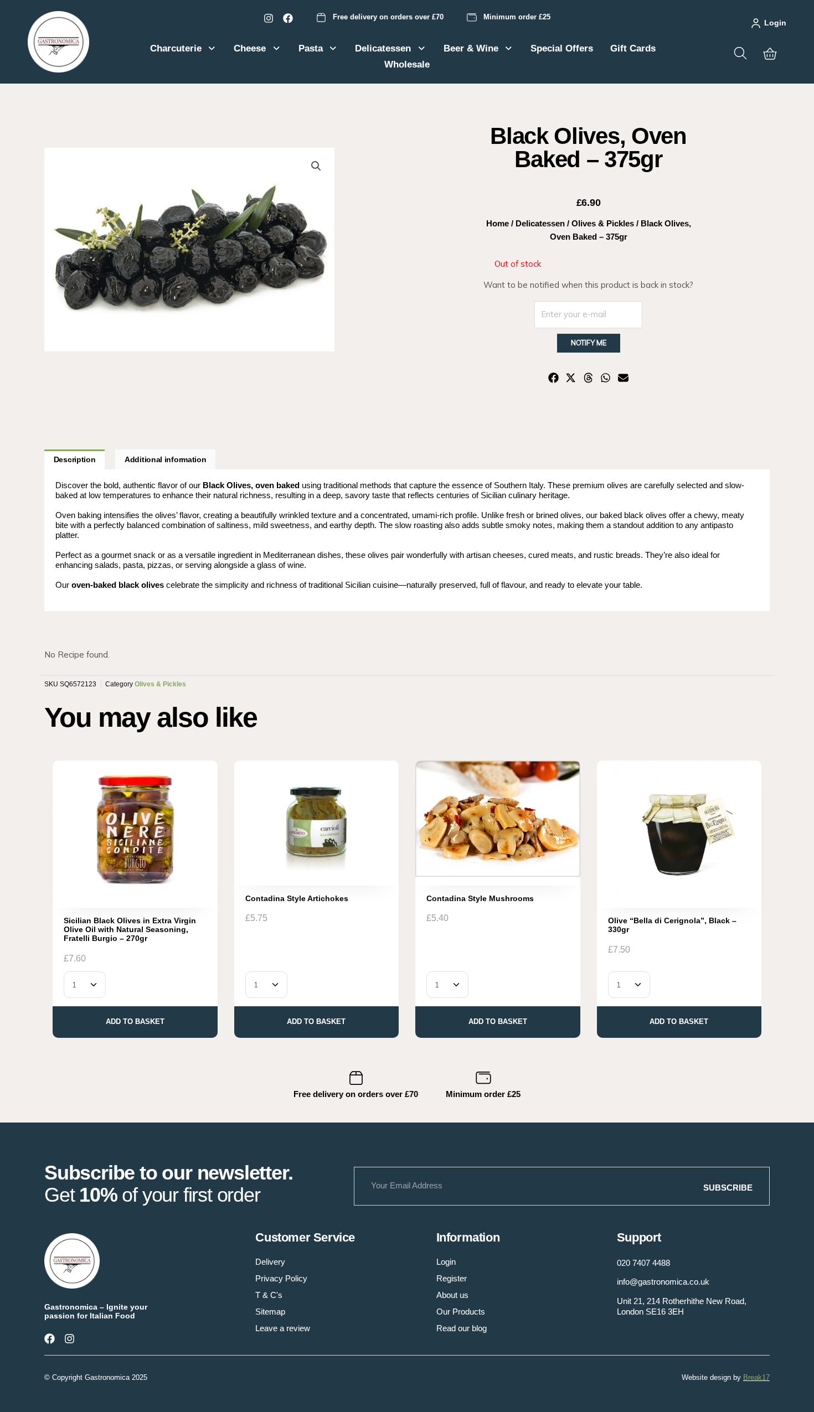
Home (497, 223)
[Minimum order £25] (472, 18)
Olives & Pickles (602, 223)
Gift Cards (633, 48)
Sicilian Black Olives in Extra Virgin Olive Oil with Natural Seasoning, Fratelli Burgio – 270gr (130, 929)
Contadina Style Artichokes (296, 898)
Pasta (310, 48)
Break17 (756, 1377)
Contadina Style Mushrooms (480, 898)
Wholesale (407, 64)
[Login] (756, 23)
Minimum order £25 (516, 17)
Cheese (250, 48)
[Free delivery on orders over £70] (321, 18)
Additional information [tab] (165, 459)
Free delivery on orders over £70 (388, 17)
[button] (316, 166)
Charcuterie (176, 48)
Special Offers (561, 48)
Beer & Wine (471, 48)
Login (775, 22)
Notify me (588, 342)
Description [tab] (75, 459)
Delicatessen (383, 48)
